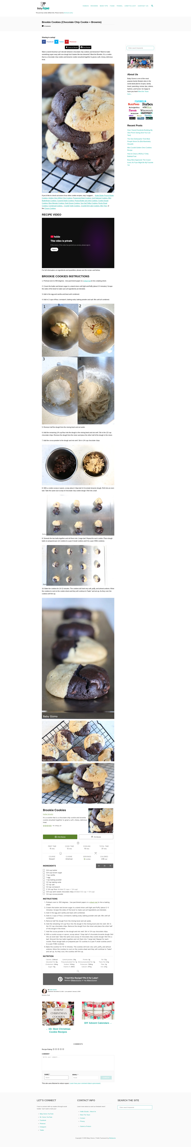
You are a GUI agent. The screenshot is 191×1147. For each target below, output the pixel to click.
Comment (46, 1054)
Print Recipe (86, 47)
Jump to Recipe (73, 47)
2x (104, 866)
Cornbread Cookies (55, 206)
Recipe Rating (47, 1049)
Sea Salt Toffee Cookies (89, 203)
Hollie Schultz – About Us (88, 1111)
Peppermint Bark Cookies (82, 198)
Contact (82, 1118)
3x (110, 866)
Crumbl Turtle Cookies (72, 206)
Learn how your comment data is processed (85, 1083)
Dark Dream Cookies (72, 203)
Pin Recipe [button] (97, 837)
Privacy (82, 1121)
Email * (75, 1074)
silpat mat (87, 281)
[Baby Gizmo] (54, 6)
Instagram (43, 1127)
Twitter (42, 1130)
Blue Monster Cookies (56, 203)
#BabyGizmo (92, 980)
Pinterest (42, 1123)
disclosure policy (68, 13)
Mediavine (112, 1138)
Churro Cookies (50, 208)
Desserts (44, 995)
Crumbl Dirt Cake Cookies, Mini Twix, (94, 206)
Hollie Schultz (48, 814)
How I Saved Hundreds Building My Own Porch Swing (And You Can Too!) (140, 132)
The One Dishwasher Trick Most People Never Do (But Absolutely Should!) (139, 141)
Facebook (43, 1120)
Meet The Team (85, 1115)
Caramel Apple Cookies (65, 201)
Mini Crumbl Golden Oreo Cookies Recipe (139, 149)
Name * (47, 1074)
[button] (44, 826)
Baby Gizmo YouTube (46, 1114)
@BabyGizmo (76, 980)
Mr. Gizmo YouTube (46, 1117)
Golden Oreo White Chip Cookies (60, 198)
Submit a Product (85, 1126)
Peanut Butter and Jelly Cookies (86, 201)
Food (48, 995)
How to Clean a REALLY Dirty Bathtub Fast (138, 155)
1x (99, 866)
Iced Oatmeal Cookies (99, 198)
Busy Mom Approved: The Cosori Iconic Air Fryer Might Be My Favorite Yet (140, 162)
